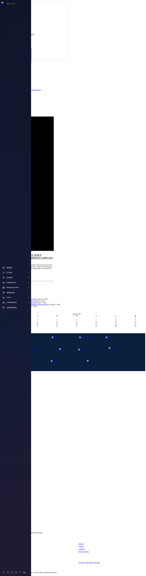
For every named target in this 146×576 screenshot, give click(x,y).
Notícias (81, 546)
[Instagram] (8, 572)
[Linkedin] (24, 572)
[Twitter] (12, 572)
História (81, 544)
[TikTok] (20, 572)
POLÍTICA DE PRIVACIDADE (89, 563)
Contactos (82, 549)
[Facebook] (3, 572)
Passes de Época (84, 551)
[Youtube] (16, 572)
